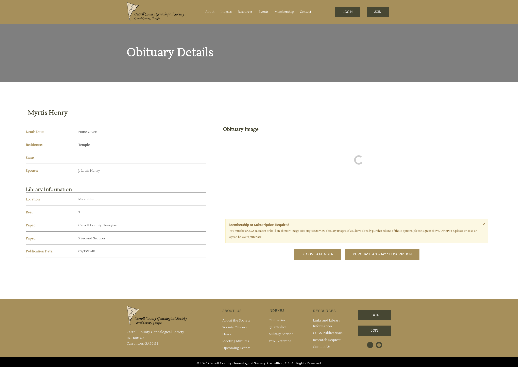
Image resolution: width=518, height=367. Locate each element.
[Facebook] (370, 345)
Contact (305, 12)
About (209, 12)
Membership (284, 12)
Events (264, 12)
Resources (245, 12)
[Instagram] (379, 345)
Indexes (226, 12)
